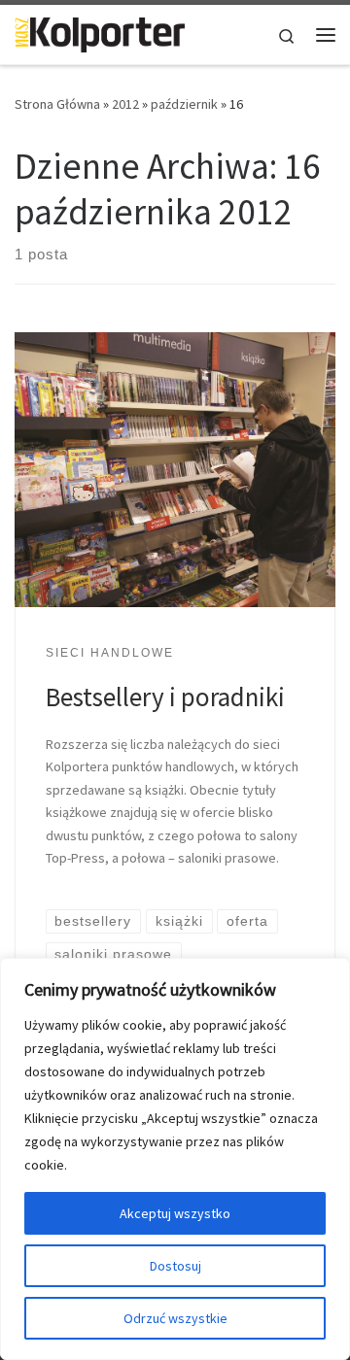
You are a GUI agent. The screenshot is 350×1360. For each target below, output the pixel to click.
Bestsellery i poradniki (165, 696)
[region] (175, 1159)
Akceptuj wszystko (175, 1213)
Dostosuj (175, 1266)
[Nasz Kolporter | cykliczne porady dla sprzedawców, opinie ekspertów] (100, 32)
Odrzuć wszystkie (175, 1318)
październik (184, 104)
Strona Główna (57, 104)
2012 (125, 104)
